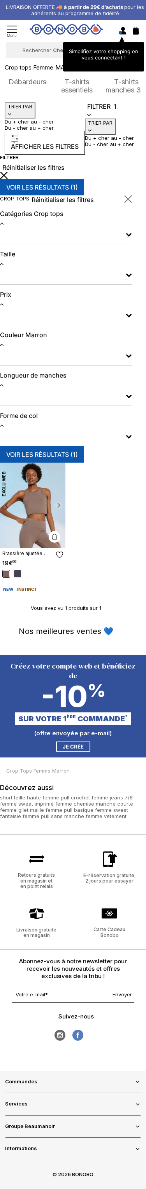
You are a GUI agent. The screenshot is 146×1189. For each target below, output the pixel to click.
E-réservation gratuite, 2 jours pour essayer (109, 878)
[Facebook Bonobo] (77, 1035)
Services (16, 1103)
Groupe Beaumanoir (30, 1126)
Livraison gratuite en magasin (36, 932)
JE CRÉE (73, 746)
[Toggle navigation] (12, 31)
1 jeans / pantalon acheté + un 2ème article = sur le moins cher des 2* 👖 (75, 10)
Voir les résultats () (42, 187)
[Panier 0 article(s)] (136, 33)
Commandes (21, 1081)
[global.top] (138, 998)
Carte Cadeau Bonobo (109, 932)
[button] (6, 505)
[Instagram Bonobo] (60, 1035)
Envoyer (122, 994)
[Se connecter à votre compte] (123, 31)
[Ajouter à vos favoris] (59, 555)
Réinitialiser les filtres (33, 167)
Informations (21, 1148)
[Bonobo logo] (66, 31)
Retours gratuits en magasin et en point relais (36, 880)
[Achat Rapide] (54, 537)
